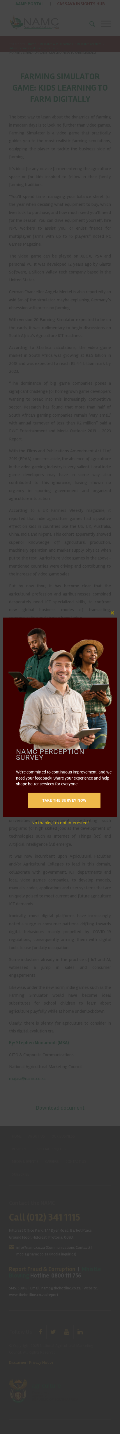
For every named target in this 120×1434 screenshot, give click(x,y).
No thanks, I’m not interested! (60, 822)
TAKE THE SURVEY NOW (64, 800)
